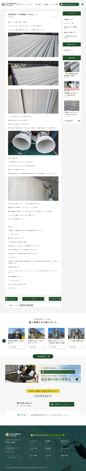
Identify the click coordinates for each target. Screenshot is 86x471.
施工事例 (46, 4)
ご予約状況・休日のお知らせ (70, 37)
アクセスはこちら (12, 457)
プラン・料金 (55, 4)
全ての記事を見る (68, 121)
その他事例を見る (41, 356)
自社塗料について (68, 50)
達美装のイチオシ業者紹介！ (70, 27)
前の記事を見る (12, 299)
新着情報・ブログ (68, 19)
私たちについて (21, 4)
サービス (30, 4)
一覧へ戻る (33, 299)
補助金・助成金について (70, 32)
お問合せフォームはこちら (62, 404)
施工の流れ (38, 4)
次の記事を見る (54, 299)
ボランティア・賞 (68, 23)
